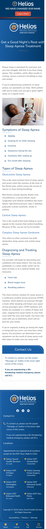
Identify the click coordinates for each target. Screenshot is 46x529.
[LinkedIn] (23, 410)
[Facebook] (17, 410)
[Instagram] (28, 410)
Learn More (23, 13)
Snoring (11, 135)
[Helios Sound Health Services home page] (23, 28)
